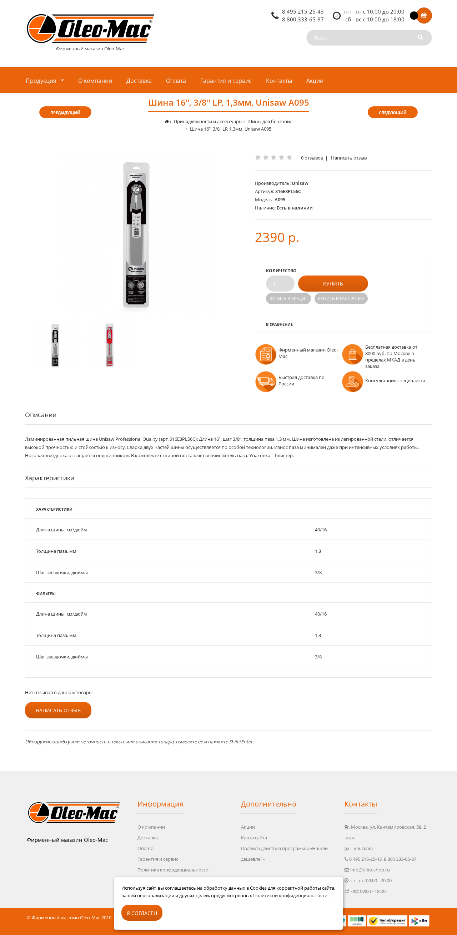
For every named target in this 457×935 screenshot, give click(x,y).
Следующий (393, 112)
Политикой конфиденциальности (290, 895)
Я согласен (142, 913)
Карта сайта (254, 837)
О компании (151, 827)
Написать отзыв (349, 158)
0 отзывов (312, 158)
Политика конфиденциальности (173, 869)
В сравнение (279, 324)
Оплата (145, 848)
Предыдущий (65, 112)
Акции (248, 827)
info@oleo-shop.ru (370, 869)
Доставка (147, 837)
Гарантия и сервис (157, 859)
